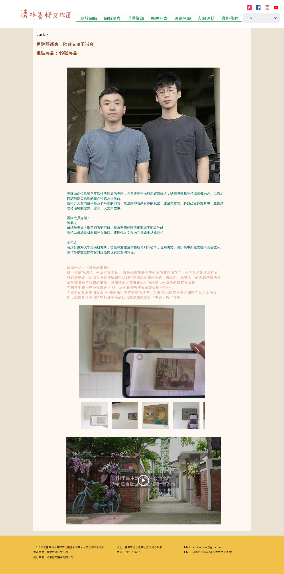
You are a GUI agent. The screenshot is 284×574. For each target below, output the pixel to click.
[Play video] (143, 480)
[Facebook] (258, 7)
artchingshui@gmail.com (207, 547)
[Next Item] (197, 351)
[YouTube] (276, 7)
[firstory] (249, 7)
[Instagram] (267, 7)
